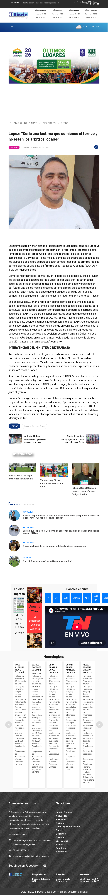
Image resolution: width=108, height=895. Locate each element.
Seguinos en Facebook (23, 865)
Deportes (49, 123)
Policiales (61, 819)
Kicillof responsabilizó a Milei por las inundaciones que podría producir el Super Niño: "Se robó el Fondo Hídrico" (61, 516)
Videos (59, 844)
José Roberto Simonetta (63, 880)
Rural (59, 830)
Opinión (60, 837)
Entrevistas (62, 840)
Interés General (64, 812)
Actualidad (28, 512)
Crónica (76, 598)
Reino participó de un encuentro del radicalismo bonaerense (54, 545)
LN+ (56, 598)
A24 (87, 598)
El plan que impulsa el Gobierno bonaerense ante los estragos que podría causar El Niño (61, 531)
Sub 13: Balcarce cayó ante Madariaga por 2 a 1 (41, 3)
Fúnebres (61, 847)
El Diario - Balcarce (23, 123)
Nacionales (62, 851)
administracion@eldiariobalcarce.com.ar (31, 856)
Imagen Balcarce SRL (41, 880)
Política (60, 822)
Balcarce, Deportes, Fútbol (34, 426)
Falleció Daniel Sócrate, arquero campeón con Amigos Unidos (84, 491)
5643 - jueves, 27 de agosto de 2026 (89, 880)
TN (48, 598)
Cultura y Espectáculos (68, 826)
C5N (66, 598)
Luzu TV (96, 598)
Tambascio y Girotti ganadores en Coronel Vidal (51, 483)
